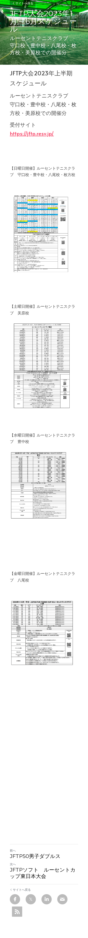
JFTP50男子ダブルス (35, 856)
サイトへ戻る (24, 3)
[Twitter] (31, 899)
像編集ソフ (19, 554)
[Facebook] (15, 899)
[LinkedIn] (46, 899)
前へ (13, 850)
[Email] (62, 899)
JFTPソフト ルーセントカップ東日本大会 (43, 873)
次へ (13, 864)
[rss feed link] (17, 911)
